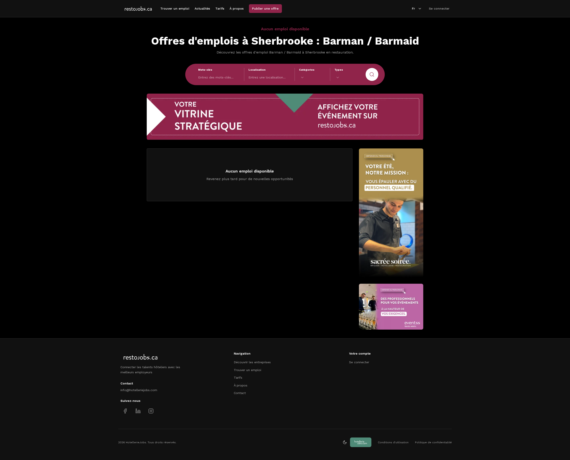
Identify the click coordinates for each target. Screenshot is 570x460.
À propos (237, 8)
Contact (240, 393)
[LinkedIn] (138, 411)
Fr (413, 8)
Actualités (202, 8)
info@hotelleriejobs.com (138, 390)
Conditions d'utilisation (393, 442)
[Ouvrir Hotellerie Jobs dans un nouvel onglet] (360, 442)
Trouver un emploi (174, 8)
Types (338, 69)
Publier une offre (265, 8)
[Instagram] (151, 411)
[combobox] (312, 77)
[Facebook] (125, 411)
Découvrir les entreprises (252, 362)
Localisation (257, 69)
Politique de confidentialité (433, 442)
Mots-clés (205, 69)
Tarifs (219, 8)
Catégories (306, 69)
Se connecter (439, 8)
